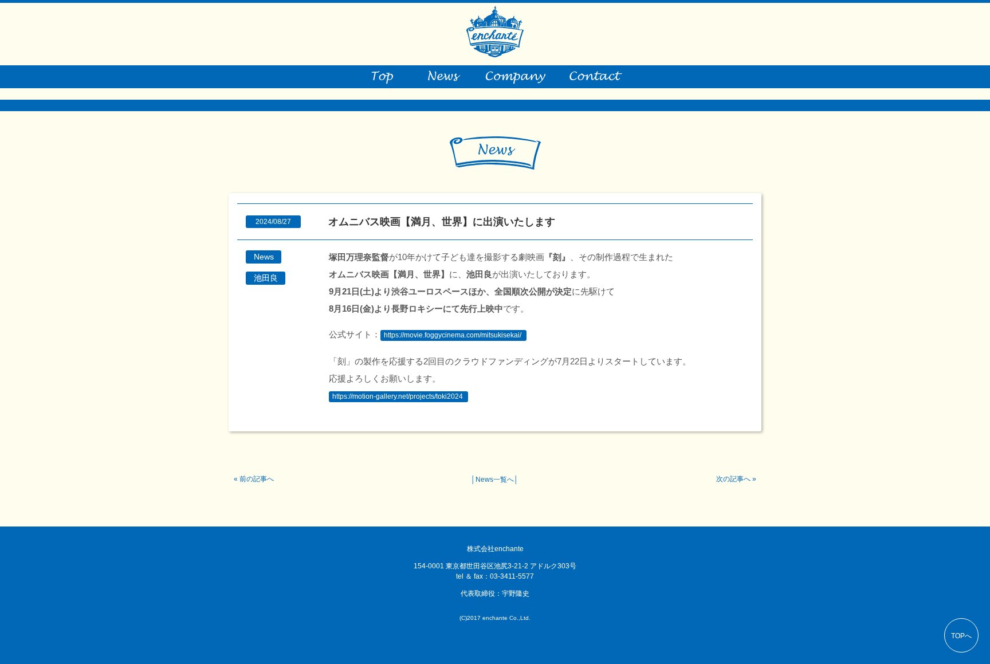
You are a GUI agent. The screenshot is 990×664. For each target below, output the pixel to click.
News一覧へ (495, 480)
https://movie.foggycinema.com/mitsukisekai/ (452, 335)
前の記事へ (256, 479)
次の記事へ (733, 479)
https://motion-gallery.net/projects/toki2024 (397, 396)
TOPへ (961, 635)
